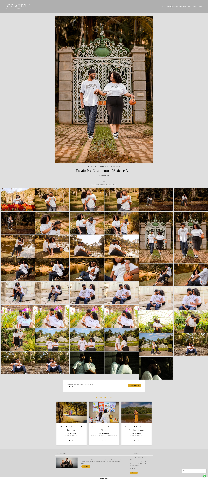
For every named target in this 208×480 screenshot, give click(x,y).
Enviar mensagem (135, 459)
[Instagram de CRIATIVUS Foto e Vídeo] (130, 468)
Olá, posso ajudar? (187, 470)
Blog (180, 6)
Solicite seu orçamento (134, 385)
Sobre (184, 6)
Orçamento (175, 6)
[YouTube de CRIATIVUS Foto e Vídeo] (134, 468)
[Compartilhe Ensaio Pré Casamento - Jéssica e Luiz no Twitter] (69, 386)
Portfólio (169, 6)
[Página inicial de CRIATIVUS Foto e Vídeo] (19, 6)
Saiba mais (86, 466)
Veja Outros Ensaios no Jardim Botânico (103, 184)
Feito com (104, 478)
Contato (189, 6)
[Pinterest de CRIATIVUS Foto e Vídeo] (132, 468)
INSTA (200, 6)
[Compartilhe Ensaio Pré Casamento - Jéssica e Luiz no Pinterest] (72, 386)
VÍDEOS (194, 6)
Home (163, 6)
